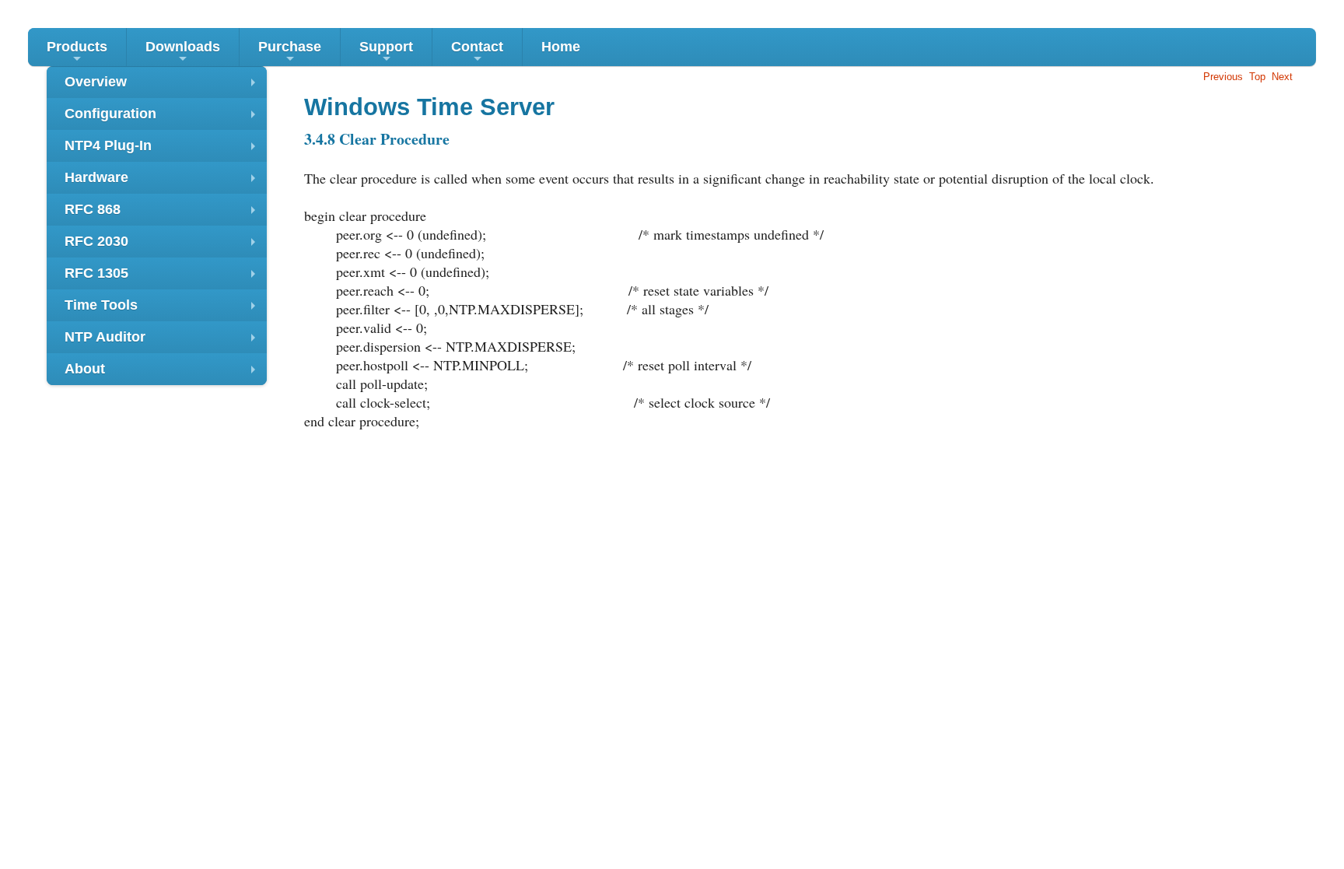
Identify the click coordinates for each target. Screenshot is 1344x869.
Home (560, 46)
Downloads (182, 52)
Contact (477, 52)
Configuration (164, 118)
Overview (164, 86)
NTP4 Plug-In (164, 150)
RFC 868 (164, 213)
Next (1282, 76)
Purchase (289, 52)
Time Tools (164, 309)
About (164, 373)
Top (1257, 76)
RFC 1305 (164, 277)
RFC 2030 (164, 245)
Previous (1223, 76)
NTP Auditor (164, 341)
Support (386, 52)
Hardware (164, 182)
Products (77, 52)
